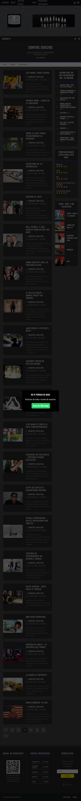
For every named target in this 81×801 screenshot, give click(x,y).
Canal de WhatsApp (41, 405)
